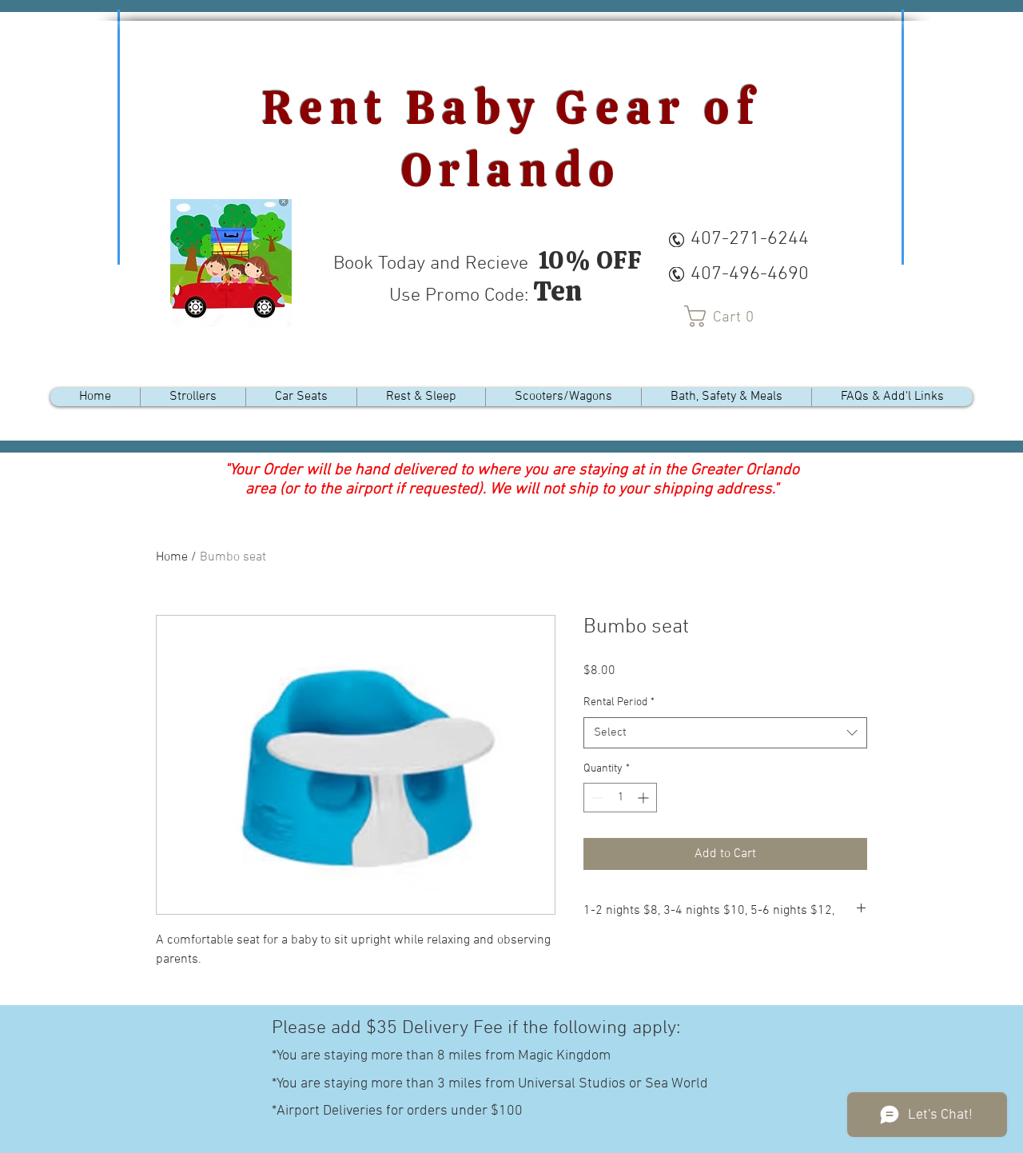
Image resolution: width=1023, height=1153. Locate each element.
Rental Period (619, 702)
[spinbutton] (620, 798)
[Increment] (645, 798)
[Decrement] (596, 798)
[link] (725, 316)
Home (172, 557)
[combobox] (725, 732)
